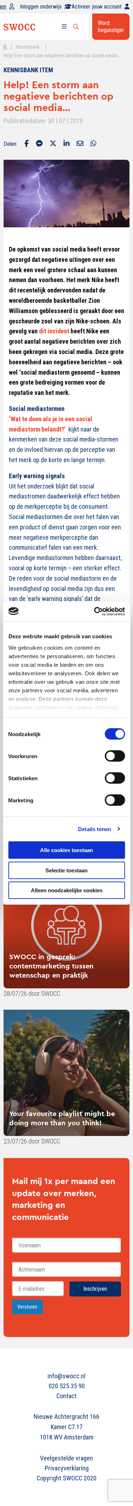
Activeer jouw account (97, 6)
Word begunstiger (111, 26)
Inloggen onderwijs (41, 6)
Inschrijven (95, 1288)
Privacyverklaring (67, 1468)
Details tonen (94, 829)
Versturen (27, 1307)
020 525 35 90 (67, 1386)
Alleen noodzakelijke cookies (66, 890)
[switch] (115, 756)
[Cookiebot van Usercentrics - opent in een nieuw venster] (95, 611)
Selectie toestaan (66, 870)
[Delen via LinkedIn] (66, 144)
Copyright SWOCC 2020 (66, 1478)
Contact (66, 1396)
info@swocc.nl (66, 1376)
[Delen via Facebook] (26, 144)
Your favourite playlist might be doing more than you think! (62, 1118)
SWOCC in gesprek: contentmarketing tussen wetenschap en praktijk (51, 965)
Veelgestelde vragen (66, 1458)
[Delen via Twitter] (53, 144)
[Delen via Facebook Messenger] (39, 144)
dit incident (54, 331)
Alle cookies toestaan (66, 850)
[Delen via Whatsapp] (93, 144)
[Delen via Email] (80, 144)
